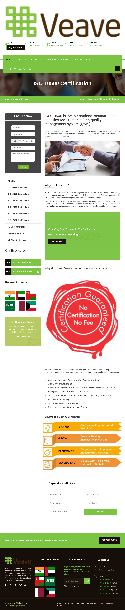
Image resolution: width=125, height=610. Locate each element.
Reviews (78, 60)
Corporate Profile (19, 262)
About (20, 60)
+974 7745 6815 (76, 45)
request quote (109, 540)
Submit (100, 512)
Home (7, 60)
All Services (13, 181)
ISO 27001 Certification (18, 220)
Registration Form (19, 271)
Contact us (111, 603)
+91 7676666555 (105, 579)
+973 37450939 (96, 45)
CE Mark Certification (17, 240)
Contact (65, 60)
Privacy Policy (10, 605)
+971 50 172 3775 (37, 45)
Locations (51, 60)
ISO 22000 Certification (18, 207)
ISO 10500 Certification (17, 99)
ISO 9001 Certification (18, 187)
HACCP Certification (17, 227)
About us (68, 603)
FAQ (101, 603)
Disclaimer (21, 605)
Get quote (57, 241)
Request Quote (15, 48)
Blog (88, 60)
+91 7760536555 (23, 336)
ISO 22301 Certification (18, 214)
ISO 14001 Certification (18, 194)
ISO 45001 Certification (18, 201)
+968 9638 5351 (57, 45)
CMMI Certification (16, 233)
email (31, 326)
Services (35, 60)
